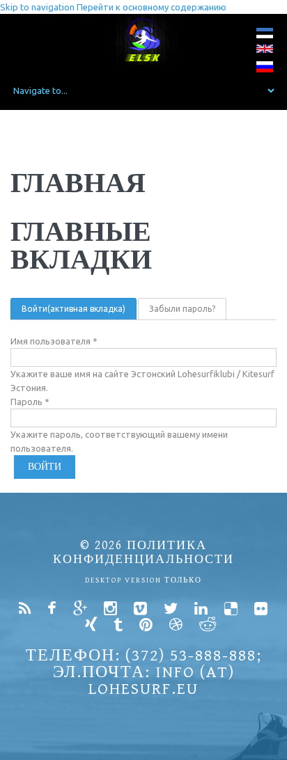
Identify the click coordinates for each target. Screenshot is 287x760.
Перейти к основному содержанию (151, 7)
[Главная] (143, 39)
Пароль (29, 401)
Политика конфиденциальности (143, 552)
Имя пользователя (54, 341)
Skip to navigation (37, 7)
